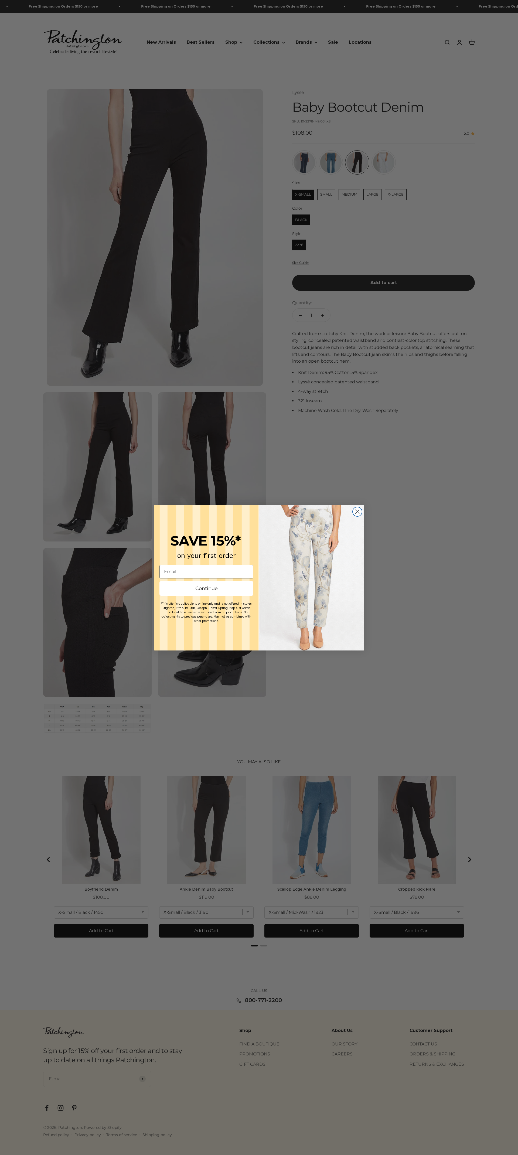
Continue (206, 588)
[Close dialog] (357, 511)
